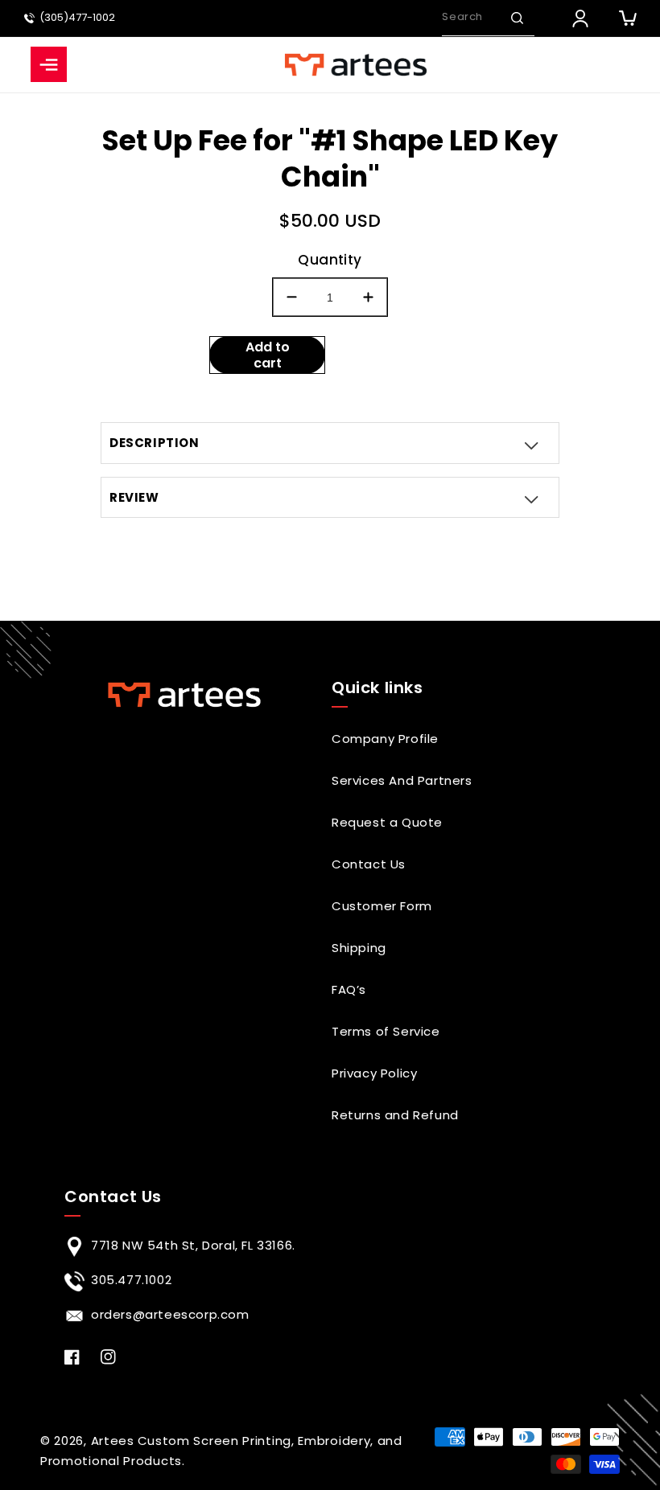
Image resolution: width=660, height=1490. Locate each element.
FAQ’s (349, 989)
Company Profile (385, 738)
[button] (516, 17)
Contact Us (369, 864)
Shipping (359, 947)
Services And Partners (402, 780)
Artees (112, 1440)
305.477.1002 (131, 1279)
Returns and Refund (395, 1114)
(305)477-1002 (77, 18)
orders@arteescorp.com (170, 1314)
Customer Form (382, 905)
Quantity (329, 259)
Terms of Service (386, 1031)
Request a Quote (387, 822)
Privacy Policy (374, 1073)
